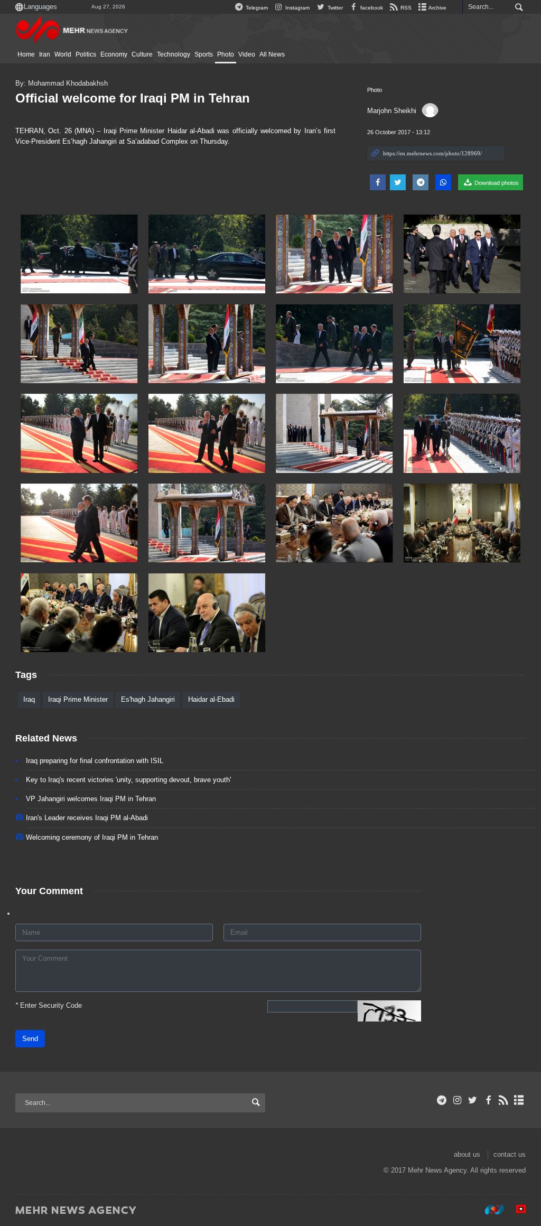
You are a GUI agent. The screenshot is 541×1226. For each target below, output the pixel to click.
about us (467, 1154)
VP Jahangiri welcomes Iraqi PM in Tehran (91, 799)
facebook (371, 8)
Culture (142, 54)
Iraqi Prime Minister (78, 699)
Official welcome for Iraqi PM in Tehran (132, 98)
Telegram (256, 8)
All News (272, 54)
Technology (173, 54)
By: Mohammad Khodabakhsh (61, 83)
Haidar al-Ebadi (211, 699)
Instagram (297, 8)
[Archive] (519, 1100)
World (62, 54)
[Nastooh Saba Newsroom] (489, 1209)
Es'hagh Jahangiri (148, 699)
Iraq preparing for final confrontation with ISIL (94, 761)
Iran (44, 54)
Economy (113, 54)
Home (26, 54)
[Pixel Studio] (516, 1209)
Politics (86, 54)
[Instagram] (457, 1100)
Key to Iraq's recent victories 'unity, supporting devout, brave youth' (128, 780)
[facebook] (488, 1100)
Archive (436, 8)
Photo (225, 54)
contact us (509, 1154)
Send (30, 1039)
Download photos (496, 183)
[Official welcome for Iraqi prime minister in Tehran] (79, 254)
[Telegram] (442, 1100)
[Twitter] (472, 1100)
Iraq (29, 699)
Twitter (334, 8)
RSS (405, 8)
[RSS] (503, 1100)
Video (246, 54)
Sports (203, 54)
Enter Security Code (48, 1005)
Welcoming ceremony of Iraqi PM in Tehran (92, 837)
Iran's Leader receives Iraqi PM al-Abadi (87, 818)
